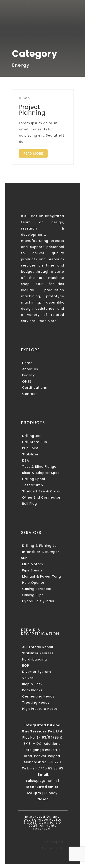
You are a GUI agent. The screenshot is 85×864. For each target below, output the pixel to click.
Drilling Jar (31, 435)
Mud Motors (32, 564)
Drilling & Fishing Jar (40, 545)
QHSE (26, 381)
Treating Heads (35, 702)
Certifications (34, 387)
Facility (28, 375)
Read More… (48, 321)
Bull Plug (29, 503)
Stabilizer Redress (37, 653)
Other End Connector (41, 497)
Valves (28, 678)
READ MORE (33, 153)
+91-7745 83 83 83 (42, 768)
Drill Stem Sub (34, 442)
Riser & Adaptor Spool (41, 472)
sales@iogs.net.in (41, 780)
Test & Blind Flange (39, 466)
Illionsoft (55, 848)
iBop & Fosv (32, 684)
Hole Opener (33, 582)
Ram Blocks (32, 690)
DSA (25, 460)
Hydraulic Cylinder (38, 601)
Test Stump (32, 485)
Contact (29, 393)
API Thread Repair (37, 647)
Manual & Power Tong (41, 576)
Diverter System (36, 671)
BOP (25, 665)
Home (27, 363)
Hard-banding (34, 659)
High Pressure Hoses (40, 708)
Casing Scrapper (37, 589)
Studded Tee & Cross (41, 491)
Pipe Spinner (33, 570)
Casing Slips (33, 595)
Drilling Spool (33, 479)
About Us (30, 369)
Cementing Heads (38, 696)
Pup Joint (30, 448)
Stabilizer (30, 454)
